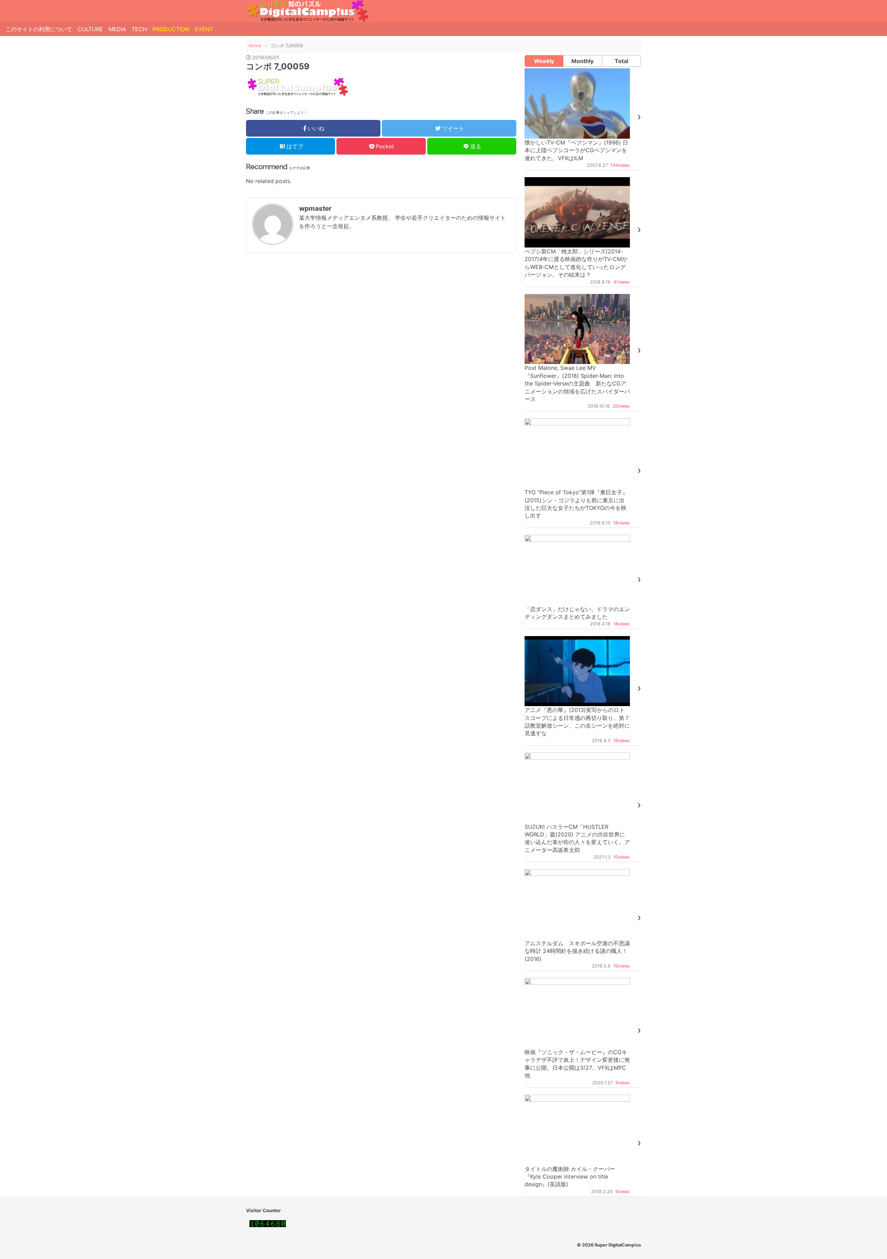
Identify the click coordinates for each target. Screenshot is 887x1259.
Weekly (544, 61)
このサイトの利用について (39, 29)
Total (621, 61)
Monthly (582, 61)
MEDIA (117, 29)
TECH (139, 29)
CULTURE (90, 29)
